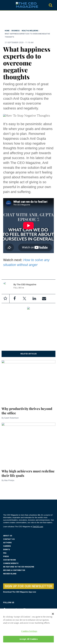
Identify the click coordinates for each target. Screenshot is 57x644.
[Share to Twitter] (24, 298)
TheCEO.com (37, 527)
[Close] (53, 613)
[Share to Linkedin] (34, 298)
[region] (28, 21)
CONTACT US (9, 539)
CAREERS (7, 546)
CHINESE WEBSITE (10, 563)
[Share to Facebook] (14, 298)
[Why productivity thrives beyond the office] (28, 381)
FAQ (4, 553)
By (10, 418)
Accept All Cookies (28, 639)
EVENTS (6, 550)
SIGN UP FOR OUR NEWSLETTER (28, 586)
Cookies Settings (29, 631)
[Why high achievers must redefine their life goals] (28, 444)
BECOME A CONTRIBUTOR (14, 570)
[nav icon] (4, 5)
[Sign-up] (44, 298)
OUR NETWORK (9, 560)
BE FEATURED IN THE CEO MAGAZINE (18, 567)
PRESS (6, 556)
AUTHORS (7, 543)
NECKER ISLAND (9, 574)
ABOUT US (7, 536)
